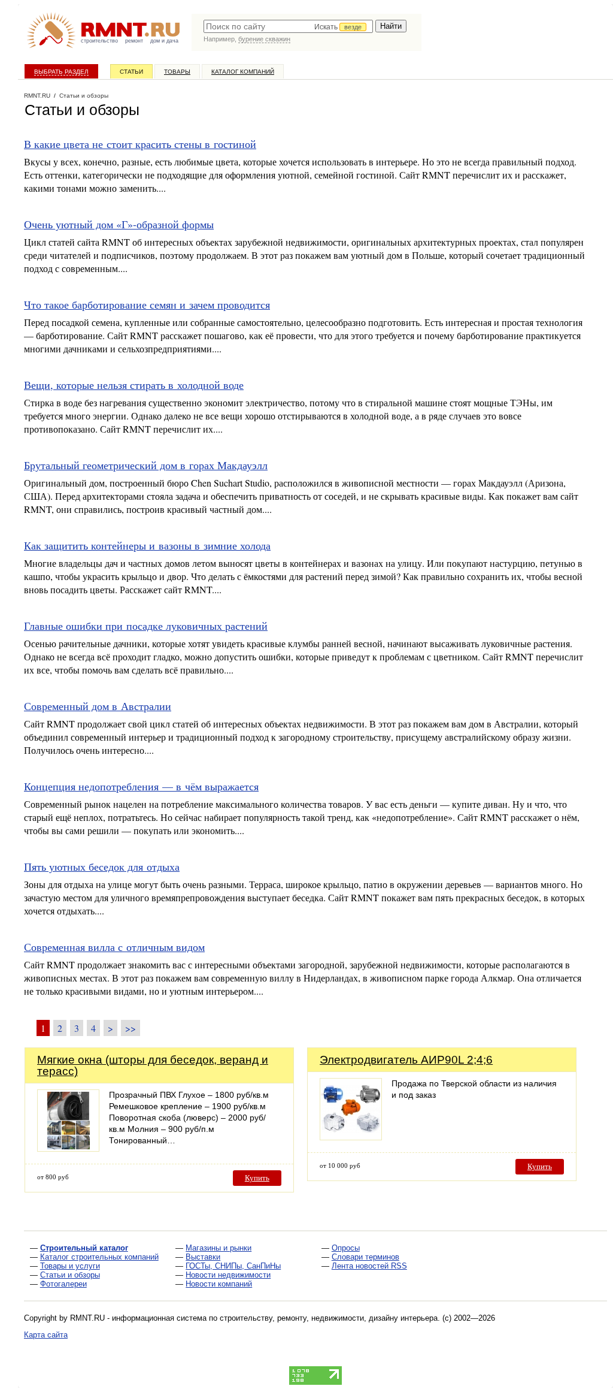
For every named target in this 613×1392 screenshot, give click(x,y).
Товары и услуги (70, 1265)
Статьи (131, 71)
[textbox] (288, 26)
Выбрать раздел (61, 71)
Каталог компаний (242, 71)
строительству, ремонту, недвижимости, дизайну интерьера (329, 1318)
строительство (99, 41)
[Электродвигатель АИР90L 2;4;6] (350, 1137)
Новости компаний (219, 1283)
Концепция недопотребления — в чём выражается (141, 786)
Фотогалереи (63, 1283)
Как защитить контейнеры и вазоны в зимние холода (147, 545)
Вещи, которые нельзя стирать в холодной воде (134, 385)
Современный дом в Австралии (97, 706)
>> (130, 1028)
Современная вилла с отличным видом (114, 947)
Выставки (203, 1256)
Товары (177, 71)
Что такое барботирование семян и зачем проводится (147, 304)
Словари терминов (365, 1256)
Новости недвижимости (228, 1274)
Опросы (346, 1247)
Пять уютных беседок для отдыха (102, 866)
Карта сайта (46, 1334)
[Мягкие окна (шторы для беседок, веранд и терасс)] (68, 1148)
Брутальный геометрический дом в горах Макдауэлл (146, 465)
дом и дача (164, 41)
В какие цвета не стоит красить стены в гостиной (140, 144)
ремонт (134, 41)
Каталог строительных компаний (99, 1256)
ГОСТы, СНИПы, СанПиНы (233, 1265)
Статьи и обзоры (70, 1274)
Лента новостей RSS (369, 1265)
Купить (257, 1177)
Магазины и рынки (218, 1247)
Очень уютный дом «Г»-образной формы (119, 224)
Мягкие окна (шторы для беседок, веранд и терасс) (152, 1065)
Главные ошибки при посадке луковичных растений (146, 625)
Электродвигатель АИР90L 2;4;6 (406, 1059)
